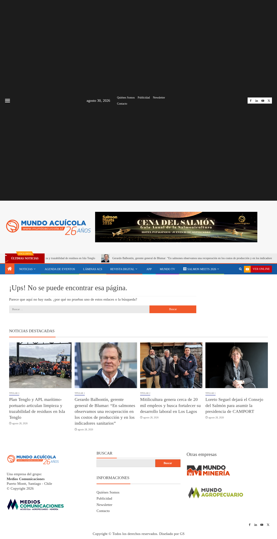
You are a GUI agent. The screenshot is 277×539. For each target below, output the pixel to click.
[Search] (240, 269)
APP (149, 269)
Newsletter (159, 97)
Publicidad (144, 97)
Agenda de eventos (60, 269)
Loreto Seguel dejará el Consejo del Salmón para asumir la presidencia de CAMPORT (234, 405)
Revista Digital (122, 269)
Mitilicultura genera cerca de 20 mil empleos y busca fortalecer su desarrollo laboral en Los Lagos (170, 405)
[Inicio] (10, 269)
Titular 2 (145, 393)
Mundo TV (167, 269)
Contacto (122, 103)
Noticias (26, 269)
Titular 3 (14, 393)
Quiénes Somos (126, 97)
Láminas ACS (92, 269)
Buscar (104, 453)
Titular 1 (80, 393)
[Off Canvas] (7, 100)
